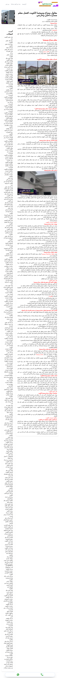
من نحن (7, 4)
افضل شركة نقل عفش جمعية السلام (9, 319)
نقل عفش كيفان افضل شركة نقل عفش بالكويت (9, 479)
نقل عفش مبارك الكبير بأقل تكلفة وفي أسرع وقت (9, 505)
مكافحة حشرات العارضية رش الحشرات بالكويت (8, 299)
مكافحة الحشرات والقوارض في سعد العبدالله (8, 377)
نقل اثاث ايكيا (9, 47)
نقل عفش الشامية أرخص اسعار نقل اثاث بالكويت (8, 193)
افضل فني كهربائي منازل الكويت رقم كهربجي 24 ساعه (8, 445)
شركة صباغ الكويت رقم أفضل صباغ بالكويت (8, 389)
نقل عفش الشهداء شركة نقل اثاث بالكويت (8, 250)
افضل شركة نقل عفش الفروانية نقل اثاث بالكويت (9, 539)
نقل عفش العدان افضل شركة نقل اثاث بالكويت (9, 329)
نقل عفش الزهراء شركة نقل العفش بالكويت (8, 216)
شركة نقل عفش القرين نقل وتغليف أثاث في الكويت (8, 188)
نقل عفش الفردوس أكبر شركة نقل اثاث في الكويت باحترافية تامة (8, 181)
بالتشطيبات (54, 30)
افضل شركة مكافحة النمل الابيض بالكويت (9, 451)
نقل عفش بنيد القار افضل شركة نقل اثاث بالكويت (8, 407)
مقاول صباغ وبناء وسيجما (48, 254)
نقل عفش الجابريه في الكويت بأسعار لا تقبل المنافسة (8, 526)
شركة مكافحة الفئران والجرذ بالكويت (9, 394)
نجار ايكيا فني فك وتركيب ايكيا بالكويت (8, 412)
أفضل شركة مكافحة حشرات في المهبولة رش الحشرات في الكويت (9, 343)
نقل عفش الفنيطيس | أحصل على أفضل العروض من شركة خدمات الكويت (8, 458)
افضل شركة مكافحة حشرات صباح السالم (9, 364)
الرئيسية (24, 4)
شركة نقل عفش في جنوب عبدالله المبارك (8, 324)
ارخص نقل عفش (9, 49)
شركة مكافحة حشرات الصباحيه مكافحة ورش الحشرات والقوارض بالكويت (8, 93)
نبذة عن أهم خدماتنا (15, 4)
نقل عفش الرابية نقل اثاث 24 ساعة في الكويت (8, 199)
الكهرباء (51, 296)
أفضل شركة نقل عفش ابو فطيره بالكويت (9, 232)
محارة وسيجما (39, 354)
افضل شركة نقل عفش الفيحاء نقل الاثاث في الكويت (8, 204)
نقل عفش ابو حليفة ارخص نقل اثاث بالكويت (9, 227)
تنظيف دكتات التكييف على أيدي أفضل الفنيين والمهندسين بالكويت (8, 585)
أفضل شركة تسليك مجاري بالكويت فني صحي (8, 558)
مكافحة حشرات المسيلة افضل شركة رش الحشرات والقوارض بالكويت (8, 102)
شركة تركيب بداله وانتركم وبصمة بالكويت (8, 578)
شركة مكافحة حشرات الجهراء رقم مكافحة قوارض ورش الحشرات (9, 622)
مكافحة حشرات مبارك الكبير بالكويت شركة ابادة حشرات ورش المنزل (8, 512)
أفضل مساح (46, 51)
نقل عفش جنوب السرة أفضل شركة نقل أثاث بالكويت (8, 287)
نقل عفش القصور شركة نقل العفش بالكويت (8, 222)
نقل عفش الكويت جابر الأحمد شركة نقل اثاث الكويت (8, 260)
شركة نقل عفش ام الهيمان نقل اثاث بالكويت (8, 237)
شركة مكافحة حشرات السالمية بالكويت (9, 255)
